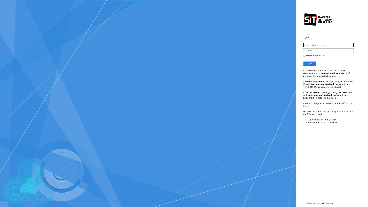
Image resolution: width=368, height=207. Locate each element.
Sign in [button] (309, 63)
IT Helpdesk (335, 111)
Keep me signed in (315, 55)
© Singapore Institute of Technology (319, 203)
